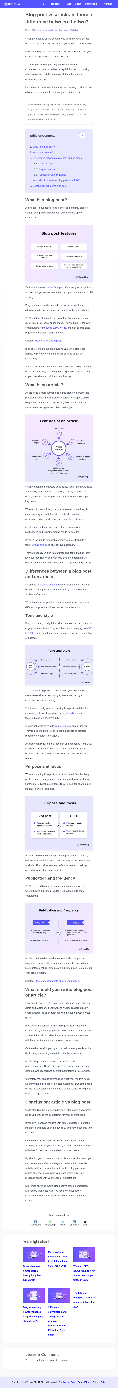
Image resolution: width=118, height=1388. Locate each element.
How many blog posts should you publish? (57, 981)
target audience (70, 713)
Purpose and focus (48, 169)
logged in (44, 1360)
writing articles (40, 545)
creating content (48, 584)
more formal (64, 726)
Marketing (74, 30)
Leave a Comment (45, 30)
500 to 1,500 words (56, 327)
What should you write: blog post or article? (56, 180)
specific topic (55, 287)
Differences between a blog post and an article (57, 158)
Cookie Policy (77, 1382)
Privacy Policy (99, 1382)
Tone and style (46, 163)
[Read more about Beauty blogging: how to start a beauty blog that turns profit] (34, 1254)
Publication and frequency (52, 174)
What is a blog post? (44, 146)
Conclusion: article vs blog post (49, 186)
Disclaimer (64, 1382)
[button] (61, 4)
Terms (88, 1382)
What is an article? (43, 152)
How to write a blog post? (48, 340)
